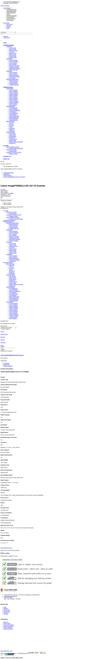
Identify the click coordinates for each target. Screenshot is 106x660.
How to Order (6, 623)
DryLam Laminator (13, 61)
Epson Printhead (13, 91)
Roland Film (12, 137)
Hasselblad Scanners (14, 76)
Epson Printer (12, 49)
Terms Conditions (7, 627)
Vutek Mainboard (13, 120)
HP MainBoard (13, 114)
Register (7, 5)
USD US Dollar (7, 8)
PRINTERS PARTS (8, 262)
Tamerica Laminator (14, 67)
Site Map (5, 614)
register (10, 556)
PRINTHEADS (9, 88)
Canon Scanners (13, 72)
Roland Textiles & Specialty (16, 142)
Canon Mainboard (13, 109)
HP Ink (11, 127)
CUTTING (5, 210)
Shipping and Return (8, 626)
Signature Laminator (14, 65)
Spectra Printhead (13, 101)
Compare (8, 25)
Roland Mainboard (13, 118)
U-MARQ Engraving (14, 84)
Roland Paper (12, 140)
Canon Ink (11, 122)
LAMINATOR (9, 59)
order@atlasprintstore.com (10, 596)
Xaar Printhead (13, 105)
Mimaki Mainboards (14, 116)
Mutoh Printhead (13, 95)
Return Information (8, 629)
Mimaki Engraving (13, 80)
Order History (6, 611)
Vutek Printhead (13, 103)
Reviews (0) (6, 364)
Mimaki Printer (13, 53)
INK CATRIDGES (10, 121)
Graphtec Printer (13, 50)
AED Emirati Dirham (11, 12)
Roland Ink (11, 131)
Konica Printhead (13, 92)
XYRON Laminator (13, 69)
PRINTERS (9, 46)
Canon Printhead (13, 90)
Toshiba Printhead (13, 102)
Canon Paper (12, 133)
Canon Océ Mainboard (14, 110)
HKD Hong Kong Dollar (11, 15)
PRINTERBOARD (10, 106)
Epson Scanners (13, 74)
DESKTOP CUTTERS (11, 149)
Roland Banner (12, 136)
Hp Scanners (12, 78)
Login (2, 5)
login (5, 556)
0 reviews (3, 189)
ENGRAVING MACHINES (12, 79)
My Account (6, 609)
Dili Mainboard (13, 112)
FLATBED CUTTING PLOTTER (13, 152)
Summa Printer (13, 57)
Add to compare (7, 204)
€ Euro (8, 14)
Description (6, 363)
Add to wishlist (7, 203)
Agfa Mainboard (13, 107)
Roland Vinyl (12, 143)
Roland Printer (12, 56)
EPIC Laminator (13, 63)
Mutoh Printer (12, 54)
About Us (5, 622)
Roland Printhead (13, 98)
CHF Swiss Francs (11, 18)
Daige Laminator (13, 60)
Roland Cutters (13, 151)
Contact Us (6, 612)
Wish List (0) (9, 24)
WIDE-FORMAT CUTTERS (12, 147)
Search (2, 349)
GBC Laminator (13, 64)
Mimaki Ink (12, 128)
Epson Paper (12, 135)
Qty (1, 197)
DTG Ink (11, 124)
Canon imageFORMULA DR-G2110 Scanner (14, 177)
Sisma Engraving (13, 83)
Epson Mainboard (13, 113)
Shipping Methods (8, 366)
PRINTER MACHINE (8, 173)
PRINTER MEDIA (10, 132)
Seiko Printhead (13, 99)
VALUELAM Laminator (14, 68)
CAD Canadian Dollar (11, 11)
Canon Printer (12, 48)
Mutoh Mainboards (14, 117)
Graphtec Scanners (14, 75)
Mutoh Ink (11, 129)
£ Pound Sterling (10, 17)
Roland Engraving (13, 82)
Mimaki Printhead (13, 94)
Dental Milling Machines (9, 220)
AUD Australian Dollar (11, 9)
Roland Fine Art (13, 139)
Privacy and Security (8, 624)
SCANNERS (9, 71)
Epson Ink (11, 125)
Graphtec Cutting (13, 154)
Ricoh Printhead (13, 97)
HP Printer (11, 52)
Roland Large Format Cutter (16, 148)
